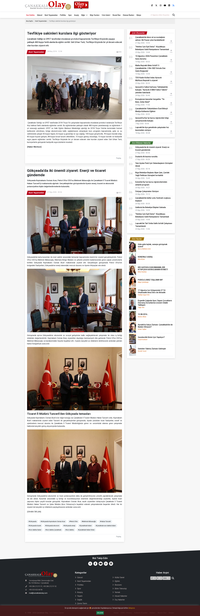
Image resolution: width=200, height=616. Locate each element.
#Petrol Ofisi (73, 521)
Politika (63, 15)
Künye (139, 15)
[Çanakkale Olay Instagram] (105, 564)
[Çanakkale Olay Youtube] (100, 564)
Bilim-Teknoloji (121, 588)
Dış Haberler (120, 600)
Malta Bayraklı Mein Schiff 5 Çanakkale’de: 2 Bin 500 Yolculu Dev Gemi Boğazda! (150, 68)
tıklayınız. (131, 608)
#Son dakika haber (35, 530)
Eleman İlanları (128, 15)
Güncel (39, 15)
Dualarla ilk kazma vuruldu (146, 156)
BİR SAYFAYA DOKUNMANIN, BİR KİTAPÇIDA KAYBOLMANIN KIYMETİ (153, 269)
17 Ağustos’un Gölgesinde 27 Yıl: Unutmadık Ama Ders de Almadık (152, 292)
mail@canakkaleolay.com (38, 593)
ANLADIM (100, 613)
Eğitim (117, 581)
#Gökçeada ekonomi (52, 525)
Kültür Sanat (119, 577)
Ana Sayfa (29, 21)
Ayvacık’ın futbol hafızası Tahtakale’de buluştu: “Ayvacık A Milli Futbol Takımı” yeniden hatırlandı (151, 90)
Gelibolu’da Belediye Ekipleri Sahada (150, 207)
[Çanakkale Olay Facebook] (94, 564)
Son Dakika (30, 15)
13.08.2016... (143, 315)
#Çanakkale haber (85, 525)
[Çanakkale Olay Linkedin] (110, 564)
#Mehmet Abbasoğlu (89, 521)
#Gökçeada (32, 521)
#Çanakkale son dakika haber (106, 525)
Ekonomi (118, 585)
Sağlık (79, 600)
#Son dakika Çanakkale (53, 530)
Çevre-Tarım (82, 603)
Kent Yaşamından (51, 15)
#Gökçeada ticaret (35, 525)
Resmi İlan (116, 15)
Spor (70, 15)
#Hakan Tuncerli (105, 521)
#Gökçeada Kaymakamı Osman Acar (53, 521)
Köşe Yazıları (94, 15)
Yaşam (79, 596)
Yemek (117, 592)
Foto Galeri (106, 15)
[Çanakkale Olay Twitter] (89, 564)
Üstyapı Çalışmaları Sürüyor (147, 191)
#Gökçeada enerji (69, 525)
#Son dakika (69, 530)
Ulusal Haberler (121, 596)
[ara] (173, 578)
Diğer (83, 15)
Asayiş (76, 15)
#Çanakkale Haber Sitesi (86, 530)
